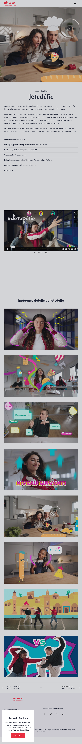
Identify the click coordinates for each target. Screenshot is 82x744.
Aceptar (18, 736)
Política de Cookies (21, 730)
